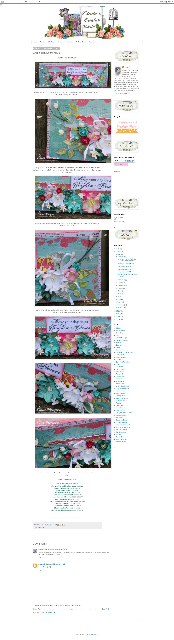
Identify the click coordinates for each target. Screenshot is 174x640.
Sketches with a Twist (123, 425)
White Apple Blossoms (61, 495)
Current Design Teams (65, 42)
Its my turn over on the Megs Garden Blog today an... (127, 260)
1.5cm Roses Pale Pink (61, 506)
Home (35, 42)
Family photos (120, 369)
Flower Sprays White (63, 490)
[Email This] (56, 525)
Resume (42, 42)
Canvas (118, 345)
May (119, 296)
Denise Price (42, 549)
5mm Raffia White (62, 484)
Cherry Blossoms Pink (62, 499)
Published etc (120, 410)
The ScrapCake (121, 432)
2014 (118, 251)
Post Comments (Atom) (49, 612)
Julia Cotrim (120, 381)
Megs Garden (120, 393)
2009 (118, 319)
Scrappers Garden (122, 420)
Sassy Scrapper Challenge (124, 413)
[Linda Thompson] (115, 220)
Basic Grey (119, 333)
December (121, 257)
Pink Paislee (120, 405)
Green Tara (41, 527)
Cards (118, 347)
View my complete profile (122, 93)
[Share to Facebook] (62, 525)
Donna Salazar (121, 357)
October (120, 283)
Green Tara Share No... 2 (126, 266)
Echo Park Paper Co (122, 362)
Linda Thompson (119, 217)
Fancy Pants (120, 371)
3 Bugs (118, 328)
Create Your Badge (119, 221)
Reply (40, 557)
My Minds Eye (120, 401)
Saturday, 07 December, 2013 (57, 549)
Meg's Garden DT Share (125, 272)
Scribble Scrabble (121, 422)
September (121, 285)
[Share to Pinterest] (65, 525)
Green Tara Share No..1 (125, 269)
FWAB (118, 364)
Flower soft (119, 374)
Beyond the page (121, 338)
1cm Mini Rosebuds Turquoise (61, 510)
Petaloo (118, 403)
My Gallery (51, 42)
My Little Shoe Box (122, 398)
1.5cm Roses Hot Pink (61, 508)
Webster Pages (121, 442)
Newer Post (37, 609)
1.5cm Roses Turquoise (61, 503)
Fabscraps (119, 367)
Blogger (95, 634)
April (119, 299)
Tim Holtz (119, 434)
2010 (118, 316)
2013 (118, 254)
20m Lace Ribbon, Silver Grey (61, 486)
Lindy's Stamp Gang (122, 386)
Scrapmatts (119, 417)
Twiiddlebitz (120, 437)
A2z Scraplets (120, 330)
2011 (118, 314)
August (120, 288)
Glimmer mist (120, 376)
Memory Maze (120, 396)
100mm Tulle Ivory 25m (62, 488)
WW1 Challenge (121, 439)
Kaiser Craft (120, 384)
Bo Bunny (119, 342)
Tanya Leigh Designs (123, 427)
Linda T (127, 67)
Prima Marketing (121, 408)
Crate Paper (120, 355)
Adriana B (41, 564)
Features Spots (81, 42)
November (121, 280)
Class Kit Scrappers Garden (125, 352)
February (121, 305)
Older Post (105, 609)
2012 (118, 311)
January (121, 307)
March (120, 302)
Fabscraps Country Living (126, 263)
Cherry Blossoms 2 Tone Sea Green (62, 501)
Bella (117, 335)
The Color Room (121, 429)
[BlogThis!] (58, 525)
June (120, 294)
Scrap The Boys (121, 415)
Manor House (120, 391)
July (119, 291)
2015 (118, 249)
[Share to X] (60, 525)
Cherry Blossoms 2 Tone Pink (61, 497)
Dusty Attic (119, 359)
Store (90, 42)
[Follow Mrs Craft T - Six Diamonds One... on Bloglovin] (124, 162)
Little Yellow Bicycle (122, 388)
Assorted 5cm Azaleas (62, 492)
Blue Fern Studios (121, 340)
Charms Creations (122, 350)
